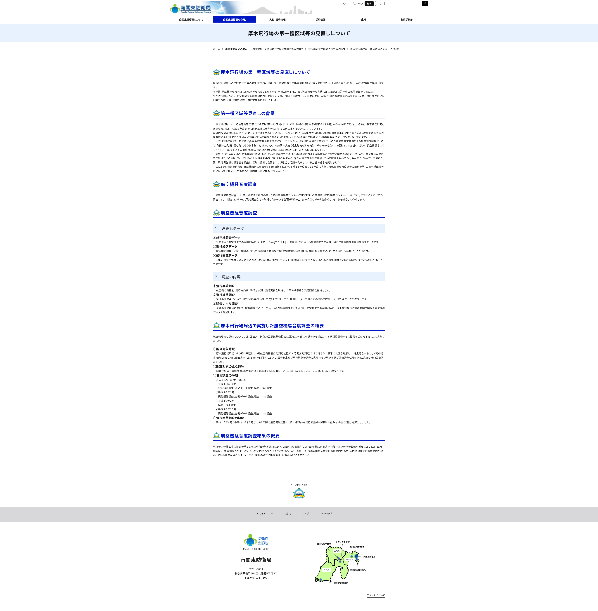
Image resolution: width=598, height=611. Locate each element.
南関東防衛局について (191, 19)
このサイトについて (264, 513)
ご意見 (287, 513)
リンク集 (305, 513)
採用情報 (320, 19)
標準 (369, 3)
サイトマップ (326, 513)
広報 (363, 19)
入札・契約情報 (277, 19)
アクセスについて (376, 595)
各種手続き (407, 19)
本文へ (345, 3)
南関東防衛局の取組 (234, 19)
